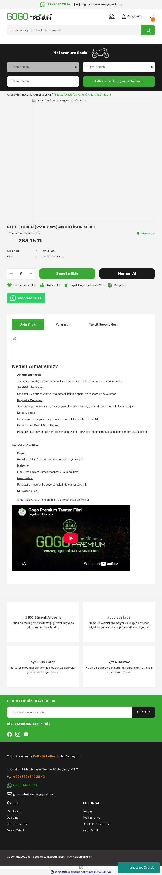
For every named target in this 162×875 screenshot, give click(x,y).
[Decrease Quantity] (11, 274)
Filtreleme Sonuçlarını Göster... (119, 81)
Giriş (130, 16)
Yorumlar (63, 324)
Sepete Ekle (67, 273)
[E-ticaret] (80, 872)
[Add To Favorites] (21, 285)
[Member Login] (124, 16)
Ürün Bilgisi (28, 324)
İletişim (87, 811)
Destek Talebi (15, 830)
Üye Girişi (13, 817)
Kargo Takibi (90, 830)
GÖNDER (143, 712)
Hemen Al (127, 273)
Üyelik (138, 16)
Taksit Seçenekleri (103, 324)
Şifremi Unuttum (17, 824)
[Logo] (29, 16)
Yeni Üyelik (14, 811)
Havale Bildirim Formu (97, 824)
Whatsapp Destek (142, 868)
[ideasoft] (58, 872)
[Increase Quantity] (31, 274)
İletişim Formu (92, 817)
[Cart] (152, 16)
